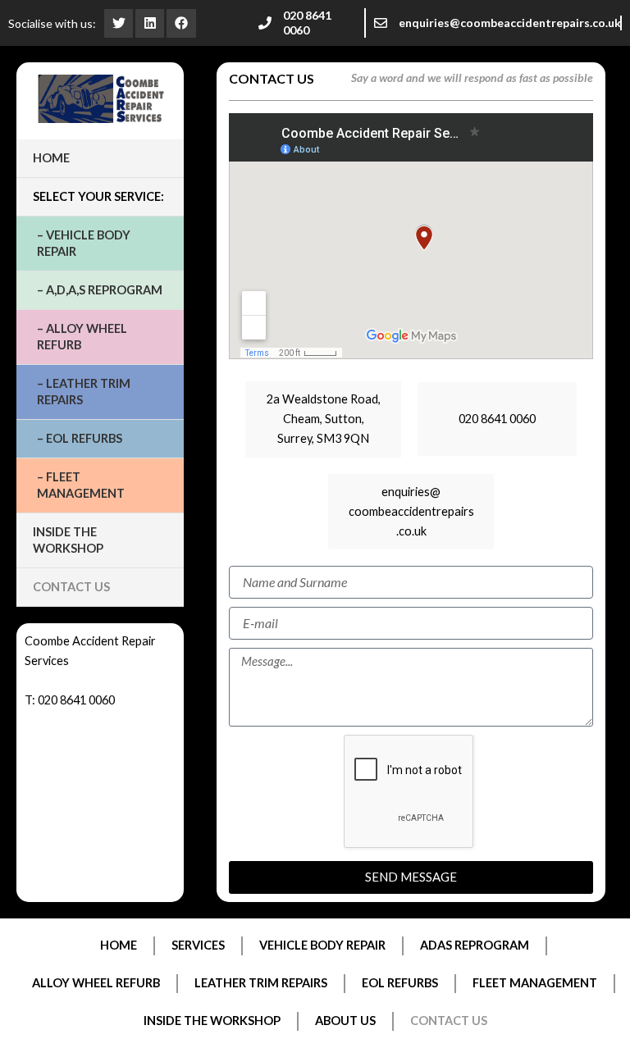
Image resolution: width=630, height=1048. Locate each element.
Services (198, 945)
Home (51, 158)
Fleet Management (534, 983)
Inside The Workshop (68, 540)
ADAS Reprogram (474, 945)
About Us (345, 1020)
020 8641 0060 (307, 22)
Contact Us (71, 587)
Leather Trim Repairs (260, 983)
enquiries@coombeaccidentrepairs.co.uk (510, 23)
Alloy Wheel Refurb (96, 983)
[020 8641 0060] (265, 23)
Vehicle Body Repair (322, 945)
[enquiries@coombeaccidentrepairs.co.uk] (380, 23)
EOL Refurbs (400, 983)
